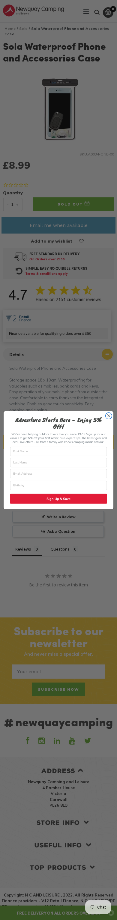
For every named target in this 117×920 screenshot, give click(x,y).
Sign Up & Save (58, 498)
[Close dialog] (109, 416)
